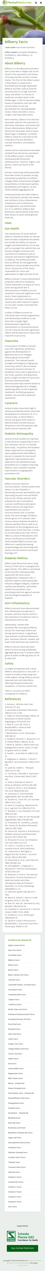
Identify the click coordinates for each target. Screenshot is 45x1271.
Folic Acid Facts (14, 1034)
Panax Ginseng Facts (17, 1088)
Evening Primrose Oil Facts (19, 1019)
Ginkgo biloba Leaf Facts (18, 1049)
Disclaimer (25, 1263)
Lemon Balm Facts (16, 1068)
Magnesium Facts (15, 1073)
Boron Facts (13, 970)
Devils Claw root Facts (17, 1009)
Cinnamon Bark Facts (17, 994)
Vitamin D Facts (15, 1192)
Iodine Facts (13, 1058)
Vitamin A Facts (14, 1177)
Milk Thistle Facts (15, 1078)
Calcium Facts (14, 980)
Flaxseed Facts (14, 1029)
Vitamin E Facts (14, 1197)
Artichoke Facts (14, 955)
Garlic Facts (13, 1039)
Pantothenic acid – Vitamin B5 (21, 1093)
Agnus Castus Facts (16, 945)
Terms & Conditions (35, 1260)
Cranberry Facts (15, 1004)
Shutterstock (22, 1265)
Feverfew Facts (14, 1024)
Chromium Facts (15, 989)
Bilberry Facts (14, 960)
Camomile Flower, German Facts (22, 984)
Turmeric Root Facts (17, 1167)
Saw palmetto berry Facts (19, 1142)
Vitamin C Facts (14, 1187)
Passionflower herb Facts (18, 1098)
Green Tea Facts (15, 1053)
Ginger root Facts (15, 1044)
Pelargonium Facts (16, 1103)
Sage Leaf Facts (14, 1137)
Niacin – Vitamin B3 (16, 1083)
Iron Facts (12, 1063)
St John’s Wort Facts (16, 1157)
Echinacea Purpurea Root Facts (21, 1014)
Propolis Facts (14, 1108)
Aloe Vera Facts (14, 950)
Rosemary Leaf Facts (17, 1127)
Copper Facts (13, 999)
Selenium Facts (14, 1147)
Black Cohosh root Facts (18, 975)
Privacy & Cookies (14, 1263)
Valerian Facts (14, 1172)
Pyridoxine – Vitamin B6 (18, 1113)
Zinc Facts (12, 1206)
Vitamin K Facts (14, 1201)
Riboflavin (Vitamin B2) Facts (20, 1132)
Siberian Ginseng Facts (17, 1152)
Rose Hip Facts (14, 1123)
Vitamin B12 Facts (15, 1182)
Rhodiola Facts (14, 1118)
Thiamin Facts (14, 1162)
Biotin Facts (13, 965)
